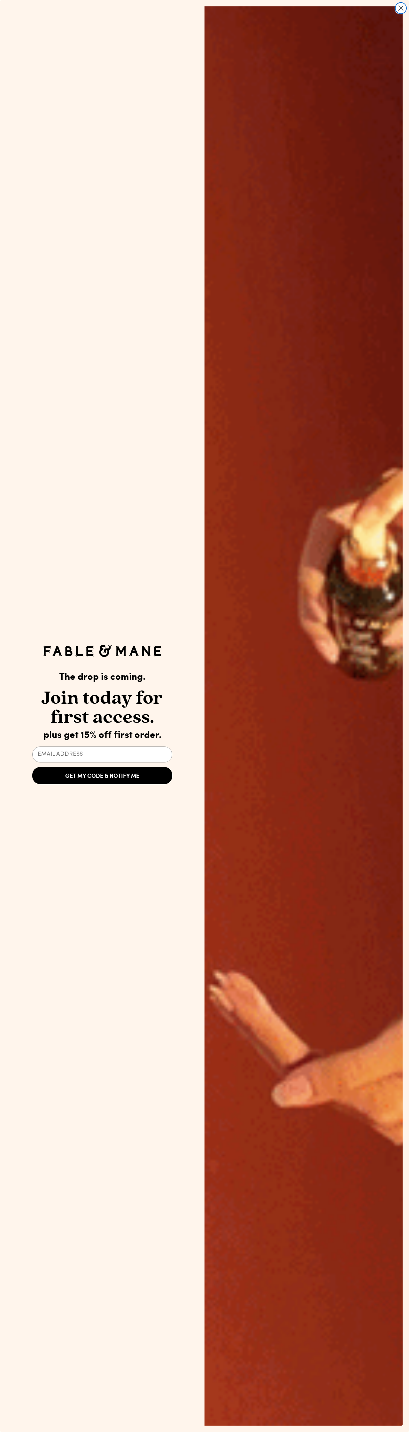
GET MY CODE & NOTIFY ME (102, 775)
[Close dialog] (400, 8)
